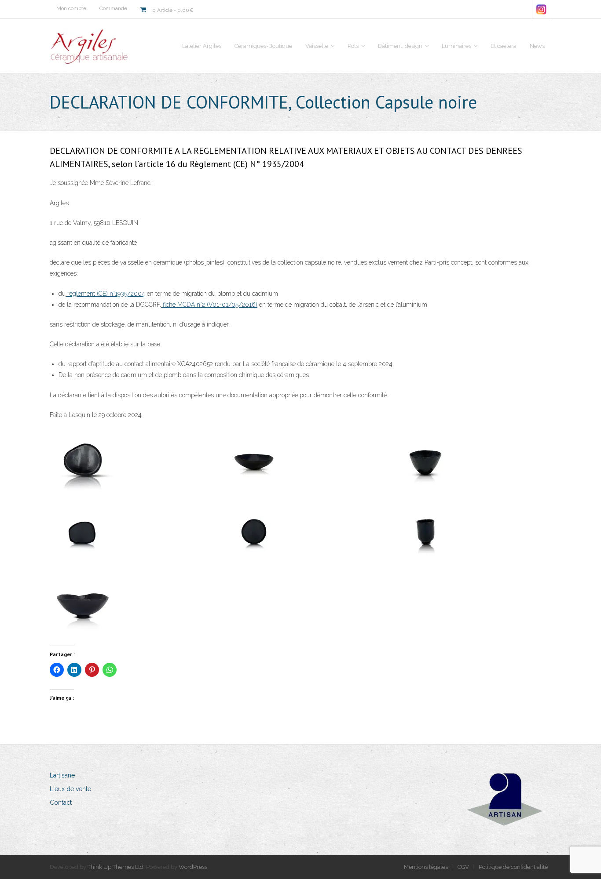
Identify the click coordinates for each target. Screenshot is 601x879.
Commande (113, 8)
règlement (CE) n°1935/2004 (105, 293)
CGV (463, 867)
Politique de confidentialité (513, 867)
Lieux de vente (70, 788)
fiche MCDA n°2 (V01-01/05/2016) (209, 304)
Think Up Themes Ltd (115, 867)
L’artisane (62, 775)
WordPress (193, 867)
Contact (61, 802)
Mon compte (71, 8)
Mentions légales (426, 867)
